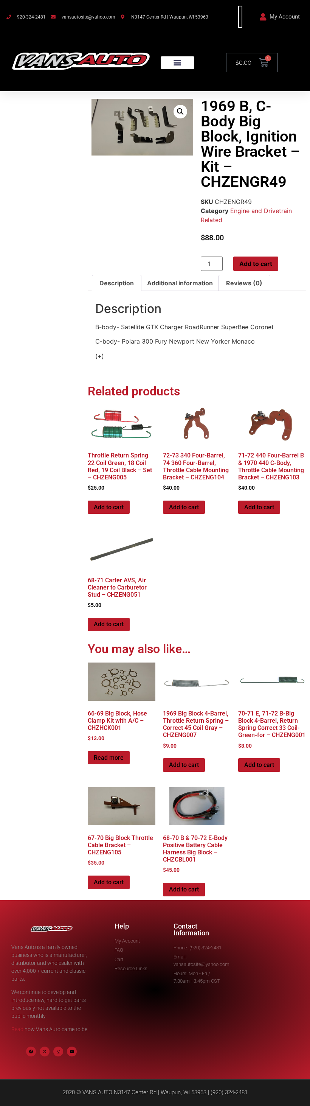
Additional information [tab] (180, 283)
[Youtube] (72, 1051)
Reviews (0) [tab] (244, 283)
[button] (177, 62)
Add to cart (255, 264)
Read (17, 1029)
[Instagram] (58, 1051)
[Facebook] (31, 1051)
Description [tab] (116, 283)
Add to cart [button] (109, 507)
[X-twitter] (45, 1051)
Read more (109, 757)
